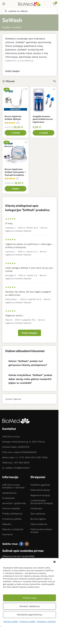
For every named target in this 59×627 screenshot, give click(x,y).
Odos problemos (38, 524)
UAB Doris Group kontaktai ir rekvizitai (13, 486)
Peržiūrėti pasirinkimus (29, 614)
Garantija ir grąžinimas (14, 503)
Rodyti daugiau (29, 333)
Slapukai (6, 524)
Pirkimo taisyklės (11, 508)
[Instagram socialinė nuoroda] (27, 544)
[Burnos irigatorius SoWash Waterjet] (15, 100)
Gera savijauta (37, 513)
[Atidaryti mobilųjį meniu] (4, 4)
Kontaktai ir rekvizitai (46, 621)
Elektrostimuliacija (40, 490)
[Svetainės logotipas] (29, 3)
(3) (17, 179)
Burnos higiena (38, 519)
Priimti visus (29, 598)
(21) (18, 123)
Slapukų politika (10, 621)
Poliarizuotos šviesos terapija (41, 530)
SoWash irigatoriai (13, 399)
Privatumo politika (28, 621)
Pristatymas (8, 498)
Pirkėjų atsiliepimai (12, 513)
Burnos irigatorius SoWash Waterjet (13, 118)
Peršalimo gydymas (40, 485)
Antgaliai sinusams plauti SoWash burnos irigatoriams (43, 119)
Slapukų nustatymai (12, 529)
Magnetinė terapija (40, 495)
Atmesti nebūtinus (30, 606)
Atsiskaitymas (9, 493)
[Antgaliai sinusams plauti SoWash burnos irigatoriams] (43, 100)
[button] (54, 561)
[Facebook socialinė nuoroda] (21, 544)
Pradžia (6, 27)
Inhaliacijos (36, 508)
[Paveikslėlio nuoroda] (16, 420)
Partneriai (7, 534)
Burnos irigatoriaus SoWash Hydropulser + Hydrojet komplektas (15, 172)
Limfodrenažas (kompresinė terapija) (41, 501)
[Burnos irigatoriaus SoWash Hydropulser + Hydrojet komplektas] (15, 153)
